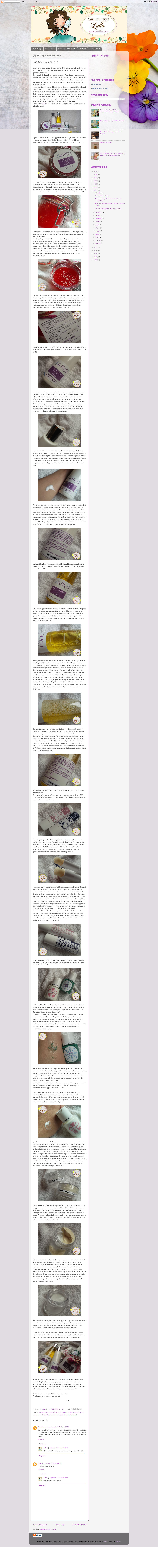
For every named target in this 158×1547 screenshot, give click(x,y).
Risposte (43, 1444)
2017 (95, 187)
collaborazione (72, 1412)
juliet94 (40, 1463)
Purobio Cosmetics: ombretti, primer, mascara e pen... (110, 204)
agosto (98, 222)
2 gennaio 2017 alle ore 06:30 (60, 1427)
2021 (95, 175)
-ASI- (105, 1542)
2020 (95, 178)
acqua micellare (44, 1412)
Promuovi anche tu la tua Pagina (99, 88)
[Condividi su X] (76, 1409)
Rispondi (41, 1439)
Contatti (82, 49)
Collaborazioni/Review (66, 49)
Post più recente (40, 1524)
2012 (95, 257)
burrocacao (63, 1412)
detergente (80, 1412)
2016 (95, 190)
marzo (98, 237)
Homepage (37, 49)
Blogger (118, 1542)
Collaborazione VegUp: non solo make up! (108, 208)
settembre (99, 218)
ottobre (98, 215)
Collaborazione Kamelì (102, 196)
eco (34, 1415)
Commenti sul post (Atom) (48, 1529)
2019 (95, 181)
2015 (95, 247)
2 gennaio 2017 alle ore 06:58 (53, 1463)
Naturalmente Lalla (96, 84)
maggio (98, 231)
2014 (95, 250)
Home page (59, 1524)
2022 (95, 171)
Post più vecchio (79, 1524)
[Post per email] (68, 1409)
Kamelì (46, 1415)
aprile (97, 234)
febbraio (98, 240)
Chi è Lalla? (49, 49)
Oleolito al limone (105, 143)
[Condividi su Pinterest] (81, 1409)
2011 (95, 260)
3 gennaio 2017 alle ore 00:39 (59, 1478)
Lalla (45, 1448)
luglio (98, 225)
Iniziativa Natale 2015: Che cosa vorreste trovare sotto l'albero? (110, 111)
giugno (98, 228)
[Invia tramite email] (72, 1409)
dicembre (99, 193)
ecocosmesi (39, 1415)
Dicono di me (95, 49)
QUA (44, 103)
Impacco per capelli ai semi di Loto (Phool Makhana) (108, 200)
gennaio (98, 243)
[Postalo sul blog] (74, 1409)
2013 (95, 254)
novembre (99, 212)
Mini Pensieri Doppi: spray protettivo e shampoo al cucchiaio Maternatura (112, 154)
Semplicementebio (44, 1427)
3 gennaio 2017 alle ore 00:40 (59, 1448)
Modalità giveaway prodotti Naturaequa (112, 121)
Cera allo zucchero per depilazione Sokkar (110, 133)
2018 (95, 184)
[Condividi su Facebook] (78, 1409)
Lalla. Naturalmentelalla (56, 1415)
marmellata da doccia (70, 1415)
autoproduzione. (54, 1412)
